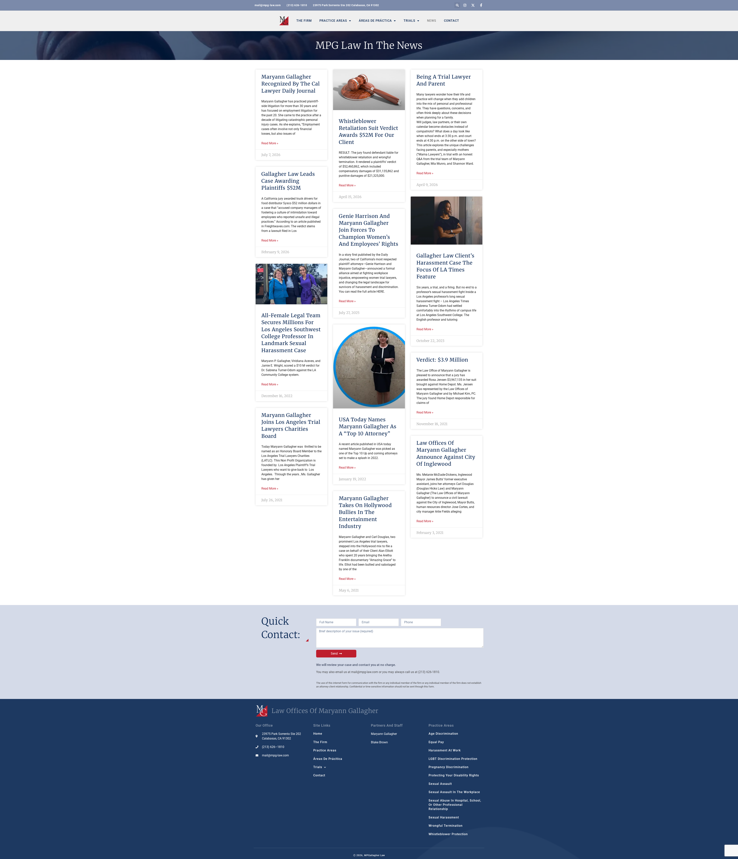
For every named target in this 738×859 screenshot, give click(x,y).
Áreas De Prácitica (327, 759)
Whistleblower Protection (448, 834)
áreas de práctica (375, 20)
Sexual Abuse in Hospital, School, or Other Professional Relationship (455, 805)
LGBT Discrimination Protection (453, 759)
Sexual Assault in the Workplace (454, 792)
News (431, 20)
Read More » (269, 143)
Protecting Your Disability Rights (454, 775)
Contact (451, 20)
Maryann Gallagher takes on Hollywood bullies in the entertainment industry (365, 512)
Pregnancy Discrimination (449, 767)
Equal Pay (436, 742)
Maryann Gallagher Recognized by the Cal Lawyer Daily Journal (290, 84)
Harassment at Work (445, 750)
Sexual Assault (440, 784)
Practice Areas (333, 20)
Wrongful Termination (446, 825)
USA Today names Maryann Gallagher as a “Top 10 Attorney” (367, 426)
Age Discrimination (443, 733)
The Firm (304, 20)
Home (317, 733)
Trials (409, 20)
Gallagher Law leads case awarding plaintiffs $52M (288, 181)
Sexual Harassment (444, 817)
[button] (457, 5)
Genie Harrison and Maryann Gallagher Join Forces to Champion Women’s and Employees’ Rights (368, 230)
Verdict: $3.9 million (442, 360)
